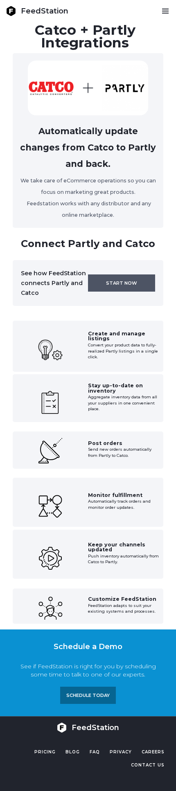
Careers (153, 752)
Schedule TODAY (88, 695)
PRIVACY (121, 752)
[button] (165, 11)
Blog (72, 752)
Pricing (45, 752)
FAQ (95, 752)
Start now (121, 283)
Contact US (148, 765)
